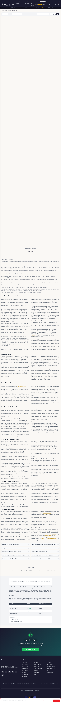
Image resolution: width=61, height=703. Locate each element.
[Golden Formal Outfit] (50, 182)
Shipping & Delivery (51, 666)
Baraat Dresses (6, 42)
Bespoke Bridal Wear (7, 80)
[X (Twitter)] (2, 675)
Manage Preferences (47, 700)
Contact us (54, 534)
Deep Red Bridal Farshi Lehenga (10, 120)
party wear (43, 538)
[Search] (47, 4)
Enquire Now (10, 49)
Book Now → (43, 1)
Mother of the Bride (27, 42)
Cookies (31, 692)
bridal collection (48, 535)
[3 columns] (55, 14)
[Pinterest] (9, 672)
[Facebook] (12, 672)
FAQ (36, 570)
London (56, 683)
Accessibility (36, 692)
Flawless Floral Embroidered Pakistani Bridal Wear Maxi (9, 197)
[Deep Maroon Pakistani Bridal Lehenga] (50, 67)
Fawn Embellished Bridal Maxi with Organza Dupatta (30, 160)
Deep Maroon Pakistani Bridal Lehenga (49, 82)
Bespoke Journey (23, 570)
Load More (30, 251)
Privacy (23, 692)
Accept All (56, 700)
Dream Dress (32, 4)
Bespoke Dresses (26, 195)
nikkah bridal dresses (47, 513)
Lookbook (7, 570)
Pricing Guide (30, 570)
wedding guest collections (52, 538)
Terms (27, 692)
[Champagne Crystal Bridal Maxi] (10, 67)
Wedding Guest (25, 674)
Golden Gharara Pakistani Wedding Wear (9, 235)
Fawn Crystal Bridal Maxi (9, 159)
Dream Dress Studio (15, 570)
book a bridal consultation (11, 516)
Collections (19, 4)
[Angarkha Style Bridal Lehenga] (10, 29)
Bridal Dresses (46, 42)
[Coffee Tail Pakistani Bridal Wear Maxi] (30, 67)
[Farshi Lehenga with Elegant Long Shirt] (50, 106)
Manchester (5, 683)
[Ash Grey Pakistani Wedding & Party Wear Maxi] (30, 29)
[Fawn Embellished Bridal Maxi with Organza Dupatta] (30, 145)
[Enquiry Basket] (55, 4)
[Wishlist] (52, 4)
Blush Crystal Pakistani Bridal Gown (49, 44)
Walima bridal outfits (22, 386)
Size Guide (40, 570)
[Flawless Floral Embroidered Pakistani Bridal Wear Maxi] (10, 182)
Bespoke (36, 662)
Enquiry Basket (50, 672)
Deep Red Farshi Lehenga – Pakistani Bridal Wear (29, 121)
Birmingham (30, 684)
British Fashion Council (14, 619)
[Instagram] (2, 672)
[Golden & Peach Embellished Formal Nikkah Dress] (30, 182)
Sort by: (10, 14)
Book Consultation (37, 664)
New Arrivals (53, 570)
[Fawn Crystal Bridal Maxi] (10, 145)
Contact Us (49, 662)
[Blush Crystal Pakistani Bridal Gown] (50, 29)
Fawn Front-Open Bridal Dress (50, 159)
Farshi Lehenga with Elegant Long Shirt (50, 121)
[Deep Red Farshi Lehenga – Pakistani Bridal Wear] (30, 106)
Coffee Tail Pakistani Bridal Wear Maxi (30, 82)
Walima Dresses (25, 664)
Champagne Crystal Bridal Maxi (10, 81)
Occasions (26, 4)
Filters (6, 14)
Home (13, 4)
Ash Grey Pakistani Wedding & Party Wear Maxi (30, 44)
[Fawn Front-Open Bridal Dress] (50, 145)
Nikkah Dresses (25, 666)
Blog (35, 674)
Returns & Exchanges (51, 668)
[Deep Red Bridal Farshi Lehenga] (10, 106)
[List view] (51, 14)
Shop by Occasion (38, 668)
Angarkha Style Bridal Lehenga (10, 44)
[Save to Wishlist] (17, 20)
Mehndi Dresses (25, 668)
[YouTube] (16, 672)
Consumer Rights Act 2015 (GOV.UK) (16, 621)
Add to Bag (30, 127)
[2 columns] (53, 14)
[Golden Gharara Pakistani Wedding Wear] (10, 220)
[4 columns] (57, 14)
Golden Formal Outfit (47, 197)
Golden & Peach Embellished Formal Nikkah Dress (29, 197)
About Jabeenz (50, 664)
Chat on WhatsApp (31, 649)
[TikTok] (6, 672)
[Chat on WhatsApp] (49, 4)
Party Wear (24, 672)
